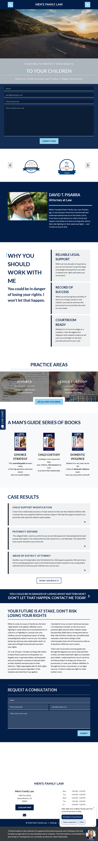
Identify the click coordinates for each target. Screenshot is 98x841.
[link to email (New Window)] (24, 815)
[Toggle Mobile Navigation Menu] (87, 4)
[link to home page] (49, 4)
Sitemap (53, 823)
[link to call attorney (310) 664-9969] (10, 4)
